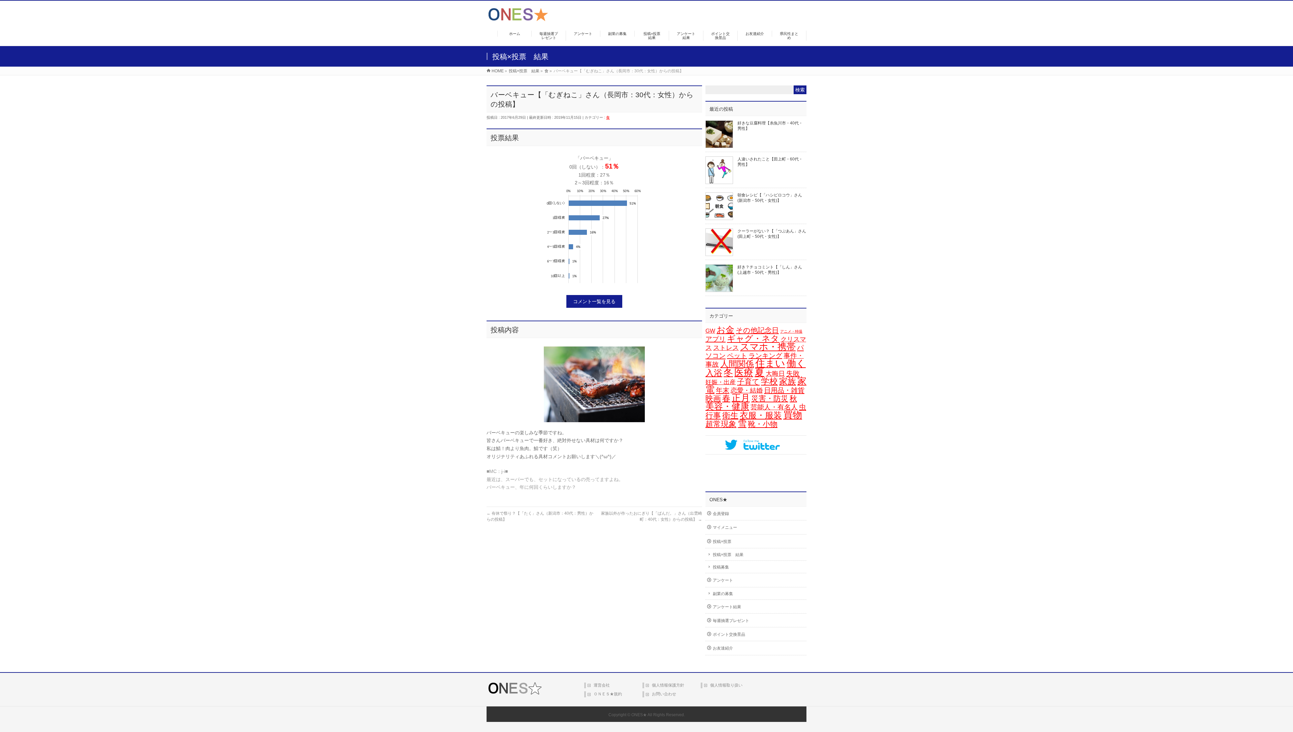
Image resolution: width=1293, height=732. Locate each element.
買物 (792, 415)
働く (796, 363)
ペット (737, 355)
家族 (787, 381)
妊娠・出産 (720, 382)
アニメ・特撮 (791, 331)
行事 (713, 415)
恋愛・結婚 (747, 390)
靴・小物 (762, 424)
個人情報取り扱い (726, 685)
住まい (770, 363)
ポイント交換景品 (729, 634)
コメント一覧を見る (594, 301)
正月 (741, 398)
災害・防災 (769, 398)
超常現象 (720, 423)
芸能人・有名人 (774, 407)
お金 (725, 330)
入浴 (713, 372)
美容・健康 (727, 406)
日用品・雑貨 (784, 390)
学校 (769, 381)
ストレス (726, 347)
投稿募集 (721, 567)
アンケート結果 (727, 607)
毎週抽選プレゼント (731, 620)
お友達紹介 (723, 648)
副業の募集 (723, 593)
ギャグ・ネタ (753, 338)
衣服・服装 (761, 415)
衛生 (730, 415)
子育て (748, 381)
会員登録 (721, 513)
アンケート (723, 580)
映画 (713, 398)
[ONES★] (518, 18)
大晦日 (775, 373)
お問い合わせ (664, 694)
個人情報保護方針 (668, 685)
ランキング (765, 355)
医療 (743, 372)
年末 (722, 390)
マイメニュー (725, 527)
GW (710, 331)
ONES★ (639, 714)
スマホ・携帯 (768, 347)
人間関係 (737, 363)
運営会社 (602, 685)
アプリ (715, 339)
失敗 (793, 373)
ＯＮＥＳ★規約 (608, 694)
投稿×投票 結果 (728, 554)
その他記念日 (757, 330)
